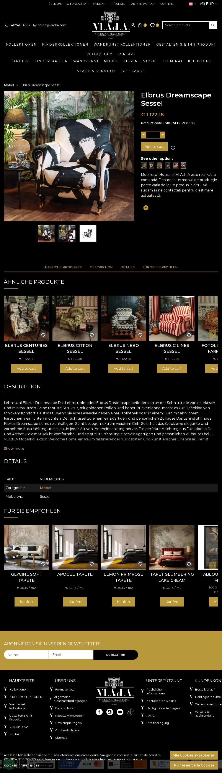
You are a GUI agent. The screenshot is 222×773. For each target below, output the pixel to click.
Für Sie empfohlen (160, 267)
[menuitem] (46, 233)
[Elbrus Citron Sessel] (143, 165)
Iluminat (173, 61)
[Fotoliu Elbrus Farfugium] (159, 165)
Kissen (130, 61)
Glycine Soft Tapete (26, 577)
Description (101, 267)
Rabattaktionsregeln (69, 715)
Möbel (111, 61)
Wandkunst (86, 61)
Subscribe (115, 655)
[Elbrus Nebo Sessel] (167, 165)
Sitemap (61, 737)
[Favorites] (155, 25)
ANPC (151, 715)
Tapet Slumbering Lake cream (172, 577)
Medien (98, 3)
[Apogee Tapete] (75, 547)
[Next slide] (212, 334)
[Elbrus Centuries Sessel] (151, 165)
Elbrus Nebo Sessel (123, 348)
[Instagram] (109, 712)
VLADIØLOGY (99, 54)
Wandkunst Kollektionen (122, 44)
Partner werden (142, 3)
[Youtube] (120, 712)
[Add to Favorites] (173, 148)
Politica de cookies (20, 759)
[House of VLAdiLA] (111, 25)
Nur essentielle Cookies (194, 765)
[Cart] (143, 25)
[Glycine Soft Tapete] (26, 547)
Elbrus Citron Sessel (75, 348)
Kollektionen (21, 44)
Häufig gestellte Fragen (163, 708)
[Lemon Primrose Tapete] (123, 547)
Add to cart (154, 147)
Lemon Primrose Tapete (123, 577)
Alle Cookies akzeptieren (194, 755)
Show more (14, 449)
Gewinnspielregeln (68, 723)
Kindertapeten (51, 61)
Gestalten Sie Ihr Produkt (186, 44)
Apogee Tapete (75, 574)
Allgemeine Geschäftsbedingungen (70, 698)
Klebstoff (199, 61)
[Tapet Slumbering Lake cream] (171, 547)
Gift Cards (133, 71)
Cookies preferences (21, 765)
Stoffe (150, 61)
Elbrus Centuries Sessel (26, 348)
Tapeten (20, 61)
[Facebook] (99, 712)
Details (128, 267)
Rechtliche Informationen (156, 691)
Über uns (55, 3)
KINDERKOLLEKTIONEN (65, 44)
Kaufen (26, 602)
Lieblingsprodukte (208, 697)
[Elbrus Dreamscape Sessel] (183, 165)
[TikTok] (130, 712)
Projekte (118, 3)
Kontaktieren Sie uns (161, 700)
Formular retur (65, 689)
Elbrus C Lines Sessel (172, 348)
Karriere (167, 3)
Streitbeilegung (158, 723)
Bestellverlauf (204, 689)
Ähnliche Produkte (63, 267)
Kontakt (126, 54)
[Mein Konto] (132, 25)
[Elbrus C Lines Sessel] (175, 165)
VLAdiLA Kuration (96, 71)
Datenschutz (64, 708)
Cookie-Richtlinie (67, 730)
